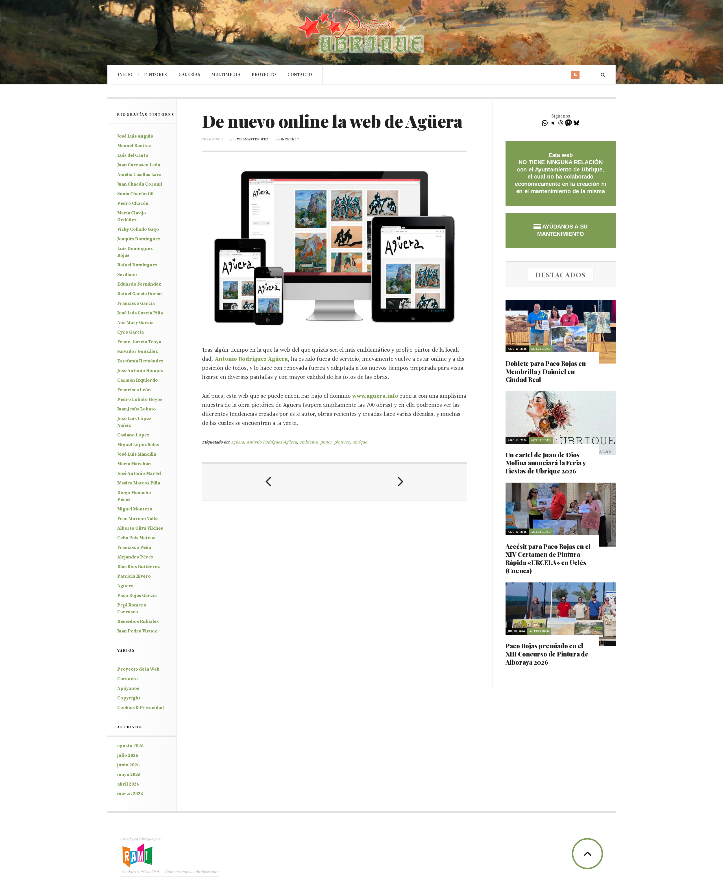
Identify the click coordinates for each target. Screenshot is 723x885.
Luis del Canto (132, 155)
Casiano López (133, 435)
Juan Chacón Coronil (139, 184)
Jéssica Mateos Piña (138, 483)
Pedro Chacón (133, 203)
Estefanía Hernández (140, 361)
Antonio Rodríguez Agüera (272, 442)
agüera (237, 442)
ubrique (359, 442)
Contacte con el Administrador (192, 872)
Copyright (128, 698)
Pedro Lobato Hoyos (139, 399)
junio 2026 (128, 765)
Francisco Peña (134, 547)
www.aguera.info (375, 396)
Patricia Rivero (134, 576)
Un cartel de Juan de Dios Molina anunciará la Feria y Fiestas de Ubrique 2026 (545, 463)
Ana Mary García (135, 322)
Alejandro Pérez (135, 557)
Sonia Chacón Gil (135, 194)
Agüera (125, 586)
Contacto (300, 74)
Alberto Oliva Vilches (140, 528)
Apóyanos (128, 688)
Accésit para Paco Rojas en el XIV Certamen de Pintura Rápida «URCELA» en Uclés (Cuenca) (548, 558)
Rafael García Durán (139, 294)
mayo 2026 (128, 774)
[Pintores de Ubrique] (361, 31)
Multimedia (226, 74)
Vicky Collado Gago (138, 229)
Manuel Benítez (134, 146)
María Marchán (134, 464)
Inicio (125, 74)
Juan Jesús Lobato (136, 409)
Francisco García (136, 303)
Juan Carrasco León (138, 165)
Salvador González (137, 351)
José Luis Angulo (135, 136)
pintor (326, 442)
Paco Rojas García (137, 595)
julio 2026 (127, 755)
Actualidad (541, 349)
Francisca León (134, 390)
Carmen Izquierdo (137, 380)
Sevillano (127, 274)
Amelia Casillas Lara (139, 174)
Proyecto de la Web (138, 669)
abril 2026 (128, 784)
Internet (290, 140)
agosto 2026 (130, 746)
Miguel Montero (135, 509)
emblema (308, 442)
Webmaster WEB (253, 140)
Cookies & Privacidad (140, 707)
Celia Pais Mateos (136, 538)
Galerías (189, 74)
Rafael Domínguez (137, 265)
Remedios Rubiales (138, 621)
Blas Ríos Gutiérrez (138, 566)
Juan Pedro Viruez (137, 631)
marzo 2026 (130, 794)
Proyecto (264, 74)
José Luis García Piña (140, 313)
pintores (342, 442)
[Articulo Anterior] (268, 482)
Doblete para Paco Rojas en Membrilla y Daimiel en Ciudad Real (546, 371)
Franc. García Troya (139, 342)
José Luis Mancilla (136, 454)
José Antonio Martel (139, 473)
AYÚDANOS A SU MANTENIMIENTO (562, 230)
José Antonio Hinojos (140, 370)
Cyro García (130, 332)
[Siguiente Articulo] (400, 482)
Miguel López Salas (138, 444)
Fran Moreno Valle (137, 518)
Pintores (155, 74)
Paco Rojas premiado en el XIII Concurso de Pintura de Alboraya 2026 (547, 654)
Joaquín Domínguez (138, 239)
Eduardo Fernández (139, 284)
